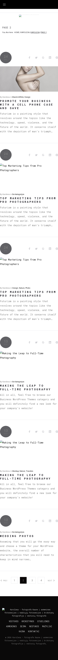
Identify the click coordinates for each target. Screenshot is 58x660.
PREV (4, 580)
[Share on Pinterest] (57, 57)
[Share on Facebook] (29, 57)
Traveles (29, 471)
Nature (22, 288)
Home (16, 32)
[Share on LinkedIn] (50, 57)
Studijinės (43, 621)
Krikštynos (28, 621)
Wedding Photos (17, 536)
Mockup (15, 471)
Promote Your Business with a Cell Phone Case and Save (26, 104)
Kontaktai (33, 631)
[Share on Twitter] (36, 57)
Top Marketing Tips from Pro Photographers (28, 200)
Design (27, 97)
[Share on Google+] (43, 57)
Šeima (23, 626)
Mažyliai (47, 626)
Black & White (18, 97)
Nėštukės (34, 626)
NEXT (50, 580)
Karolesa (25, 32)
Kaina (22, 631)
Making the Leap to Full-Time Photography (25, 387)
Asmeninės (11, 626)
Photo (27, 288)
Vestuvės (13, 621)
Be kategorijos (18, 194)
